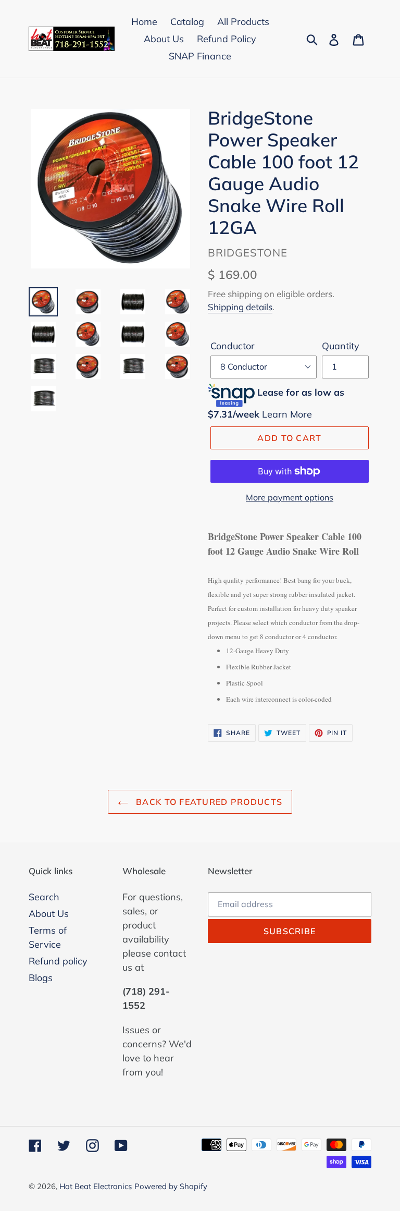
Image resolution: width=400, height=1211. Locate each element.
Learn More (287, 414)
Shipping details (240, 306)
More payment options (289, 497)
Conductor (232, 346)
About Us (49, 914)
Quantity (340, 346)
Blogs (41, 978)
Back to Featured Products (207, 802)
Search (44, 897)
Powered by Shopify (170, 1186)
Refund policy (58, 961)
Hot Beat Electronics (95, 1186)
